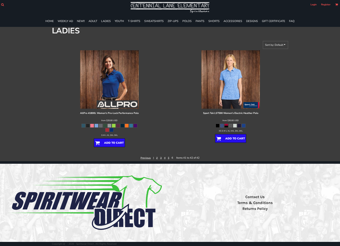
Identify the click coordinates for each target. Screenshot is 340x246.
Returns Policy (255, 209)
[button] (2, 4)
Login (313, 4)
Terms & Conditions (255, 203)
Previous (145, 157)
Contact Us (255, 197)
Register (326, 4)
